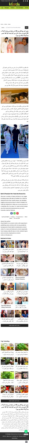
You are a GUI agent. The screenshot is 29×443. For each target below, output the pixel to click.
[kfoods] (14, 4)
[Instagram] (25, 1)
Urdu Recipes (19, 7)
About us (9, 436)
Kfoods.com (20, 434)
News (13, 217)
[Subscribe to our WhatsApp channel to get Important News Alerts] (26, 431)
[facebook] (23, 1)
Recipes (7, 7)
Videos (12, 7)
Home (4, 436)
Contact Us (15, 436)
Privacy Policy (22, 436)
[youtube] (27, 1)
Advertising (14, 438)
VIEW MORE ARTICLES (14, 325)
